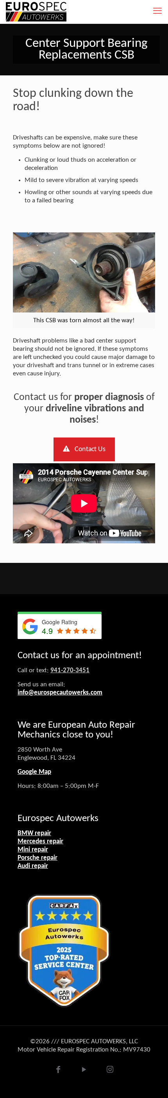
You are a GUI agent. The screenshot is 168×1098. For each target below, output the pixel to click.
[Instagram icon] (110, 1071)
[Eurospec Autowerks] (36, 11)
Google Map (34, 772)
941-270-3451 (69, 670)
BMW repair (34, 833)
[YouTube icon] (84, 1071)
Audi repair (33, 866)
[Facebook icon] (58, 1071)
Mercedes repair (40, 841)
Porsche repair (37, 858)
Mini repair (33, 849)
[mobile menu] (157, 11)
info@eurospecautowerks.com (60, 692)
